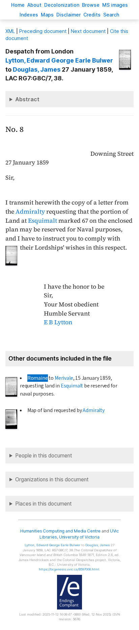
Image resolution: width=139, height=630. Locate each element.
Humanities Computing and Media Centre (60, 530)
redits (92, 14)
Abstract (27, 99)
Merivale (64, 378)
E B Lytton (58, 322)
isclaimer (68, 14)
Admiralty (30, 212)
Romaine (37, 378)
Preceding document (42, 31)
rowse (91, 5)
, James (36, 69)
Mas (47, 14)
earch (111, 14)
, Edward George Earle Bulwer (59, 60)
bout (34, 5)
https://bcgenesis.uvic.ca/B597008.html (69, 569)
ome (18, 5)
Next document (88, 31)
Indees (29, 14)
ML (10, 31)
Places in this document (43, 504)
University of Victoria (79, 537)
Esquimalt (42, 221)
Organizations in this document (52, 479)
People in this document (43, 455)
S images (115, 5)
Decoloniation (61, 5)
